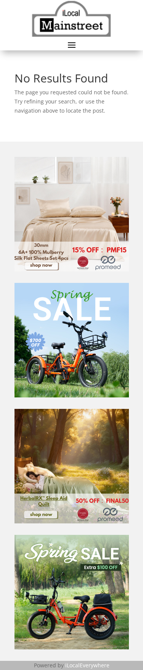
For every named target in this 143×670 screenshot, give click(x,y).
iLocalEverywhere (87, 665)
